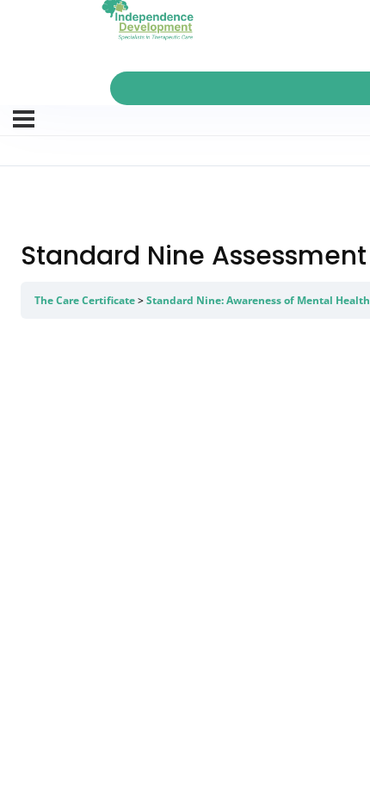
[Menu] (23, 119)
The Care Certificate (84, 300)
